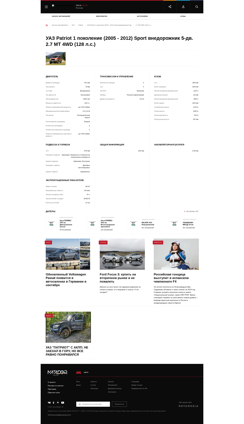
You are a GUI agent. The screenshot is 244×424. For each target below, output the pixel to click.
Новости (94, 381)
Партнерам (52, 389)
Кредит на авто (136, 385)
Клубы (183, 16)
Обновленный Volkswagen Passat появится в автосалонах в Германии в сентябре (66, 280)
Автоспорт (94, 388)
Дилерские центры (115, 388)
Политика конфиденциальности (59, 415)
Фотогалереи (142, 16)
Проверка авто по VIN (139, 388)
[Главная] (47, 25)
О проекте (52, 382)
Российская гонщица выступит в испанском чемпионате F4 (171, 278)
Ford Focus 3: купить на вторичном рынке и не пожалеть (118, 278)
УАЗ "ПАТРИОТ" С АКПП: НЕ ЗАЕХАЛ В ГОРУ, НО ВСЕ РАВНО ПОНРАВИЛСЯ (67, 351)
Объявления (112, 385)
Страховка (135, 381)
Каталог (111, 381)
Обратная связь (54, 392)
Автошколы (112, 392)
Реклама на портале (55, 386)
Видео (78, 385)
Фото (78, 381)
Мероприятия (101, 16)
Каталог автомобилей (61, 16)
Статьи (93, 385)
